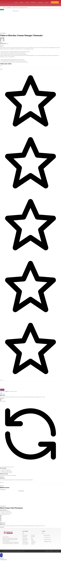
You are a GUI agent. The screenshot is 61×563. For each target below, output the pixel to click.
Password (1, 482)
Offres (32, 539)
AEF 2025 (33, 536)
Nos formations (25, 539)
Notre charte (25, 535)
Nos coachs (25, 536)
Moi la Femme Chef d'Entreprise (11, 508)
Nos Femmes (25, 538)
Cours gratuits (3, 33)
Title (1, 65)
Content (1, 380)
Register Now (2, 522)
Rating (1, 69)
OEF (32, 538)
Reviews (1, 46)
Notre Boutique (25, 542)
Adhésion (32, 543)
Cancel (1, 398)
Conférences (33, 542)
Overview (2, 45)
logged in (7, 391)
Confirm (3, 398)
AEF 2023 (33, 535)
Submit (2, 389)
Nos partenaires (25, 543)
